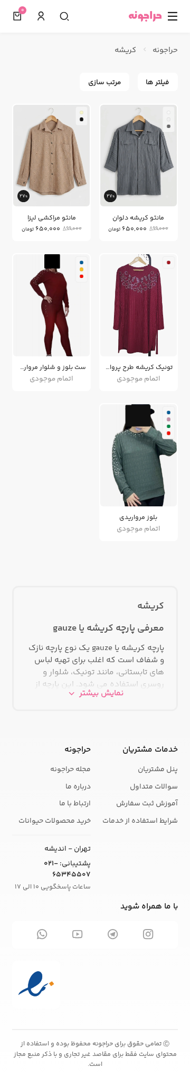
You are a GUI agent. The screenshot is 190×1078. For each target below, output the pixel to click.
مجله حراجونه (70, 769)
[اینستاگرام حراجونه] (148, 935)
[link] (138, 174)
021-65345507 (67, 869)
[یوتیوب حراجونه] (77, 935)
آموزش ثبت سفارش (147, 804)
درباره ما (78, 787)
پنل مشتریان (158, 769)
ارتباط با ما (75, 804)
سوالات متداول (154, 787)
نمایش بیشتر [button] (101, 693)
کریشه (150, 606)
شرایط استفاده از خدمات (140, 821)
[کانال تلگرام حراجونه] (112, 935)
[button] (41, 16)
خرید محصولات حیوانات (54, 821)
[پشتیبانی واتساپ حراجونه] (41, 935)
